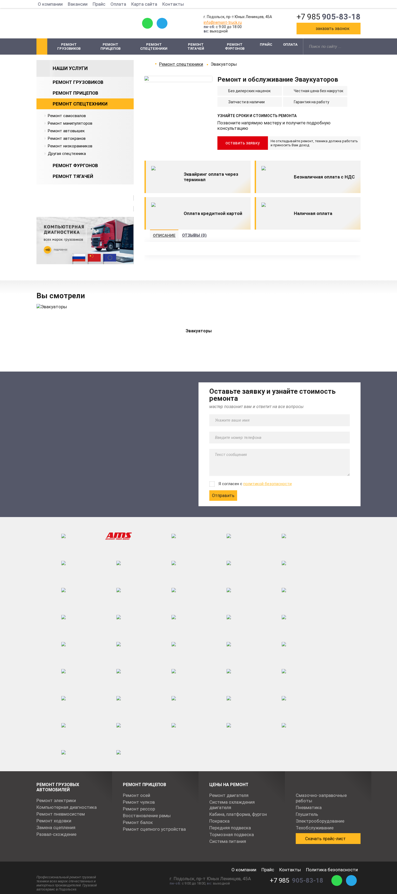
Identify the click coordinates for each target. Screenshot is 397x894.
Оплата (118, 4)
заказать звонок (332, 28)
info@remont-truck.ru (223, 22)
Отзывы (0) (194, 235)
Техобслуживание (315, 827)
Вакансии (78, 4)
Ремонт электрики (56, 800)
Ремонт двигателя (228, 795)
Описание (164, 235)
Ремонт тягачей (195, 46)
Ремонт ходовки (53, 820)
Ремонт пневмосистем (60, 814)
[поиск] (357, 46)
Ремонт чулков (139, 802)
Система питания (227, 841)
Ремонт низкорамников (70, 146)
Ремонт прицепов (110, 46)
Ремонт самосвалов (67, 115)
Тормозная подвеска (231, 834)
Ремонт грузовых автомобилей (57, 787)
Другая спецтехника (67, 153)
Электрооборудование (320, 821)
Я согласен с (255, 483)
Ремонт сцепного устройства (154, 829)
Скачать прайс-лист (325, 838)
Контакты (173, 4)
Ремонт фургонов (234, 46)
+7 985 (329, 16)
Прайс (99, 4)
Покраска (219, 821)
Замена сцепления (55, 827)
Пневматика (309, 807)
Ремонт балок (138, 822)
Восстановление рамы (147, 815)
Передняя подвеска (230, 827)
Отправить (223, 495)
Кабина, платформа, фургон (238, 814)
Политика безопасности (332, 869)
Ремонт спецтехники (153, 46)
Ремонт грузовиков (68, 46)
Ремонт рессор (139, 809)
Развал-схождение (56, 834)
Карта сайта (144, 4)
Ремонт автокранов (67, 138)
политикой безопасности (267, 483)
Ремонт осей (136, 795)
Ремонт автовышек (66, 130)
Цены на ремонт (228, 784)
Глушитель (307, 814)
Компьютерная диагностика (66, 807)
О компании (50, 4)
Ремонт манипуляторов (70, 123)
